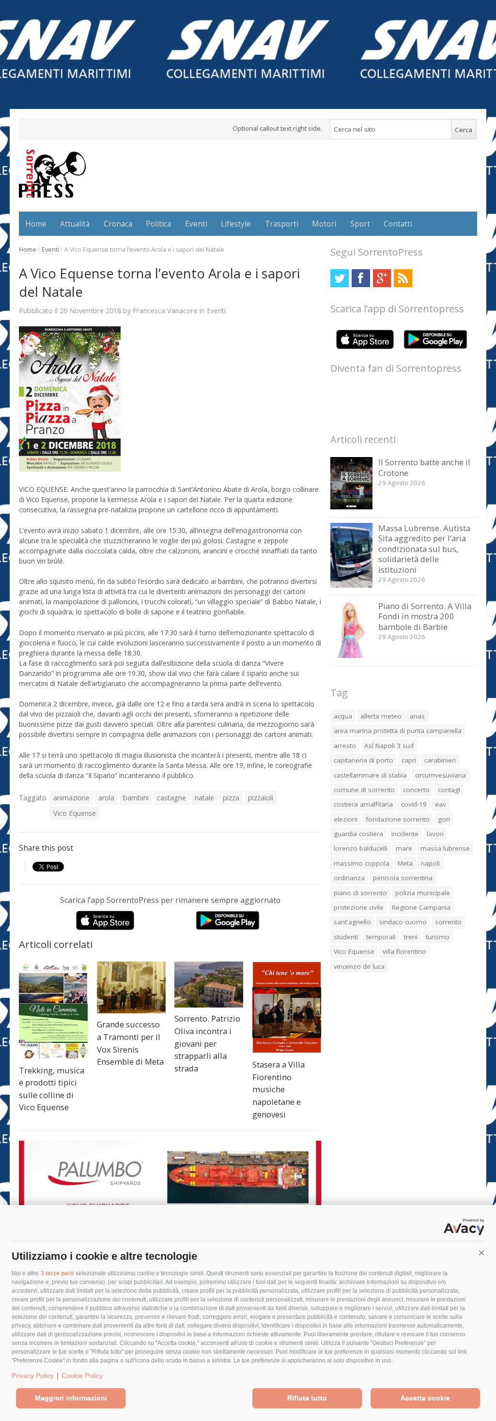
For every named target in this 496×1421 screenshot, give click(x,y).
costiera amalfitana (363, 804)
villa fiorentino (404, 951)
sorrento (448, 921)
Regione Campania (421, 907)
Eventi (196, 223)
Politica (158, 223)
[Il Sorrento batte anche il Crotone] (351, 506)
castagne (171, 797)
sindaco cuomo (403, 921)
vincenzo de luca (359, 966)
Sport (360, 223)
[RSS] (403, 278)
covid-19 (414, 804)
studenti (346, 936)
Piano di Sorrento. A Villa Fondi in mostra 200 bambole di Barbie (424, 616)
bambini (136, 797)
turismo (438, 936)
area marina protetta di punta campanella (398, 730)
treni (411, 936)
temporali (381, 936)
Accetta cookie (425, 1398)
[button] (481, 1253)
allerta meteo (381, 716)
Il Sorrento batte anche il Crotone (424, 467)
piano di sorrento (360, 892)
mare (404, 848)
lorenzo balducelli (361, 848)
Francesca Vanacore (165, 310)
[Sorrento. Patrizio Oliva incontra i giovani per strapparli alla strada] (208, 985)
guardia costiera (358, 833)
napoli (430, 863)
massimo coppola (361, 863)
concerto (416, 789)
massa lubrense (445, 848)
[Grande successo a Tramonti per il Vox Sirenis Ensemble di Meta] (131, 987)
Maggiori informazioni (71, 1398)
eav (440, 804)
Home (35, 223)
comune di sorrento (364, 789)
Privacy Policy (33, 1375)
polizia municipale (422, 892)
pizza (231, 797)
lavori (435, 833)
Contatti (398, 223)
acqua (343, 716)
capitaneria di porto (363, 760)
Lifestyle (236, 223)
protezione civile (359, 907)
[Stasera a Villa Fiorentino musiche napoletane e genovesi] (286, 1007)
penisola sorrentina (403, 877)
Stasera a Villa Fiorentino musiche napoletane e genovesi (278, 1089)
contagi (449, 789)
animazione (71, 797)
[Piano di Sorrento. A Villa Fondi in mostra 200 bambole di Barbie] (351, 655)
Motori (324, 223)
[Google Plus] (382, 278)
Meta (405, 863)
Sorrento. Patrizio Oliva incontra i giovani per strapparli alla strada (207, 1043)
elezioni (345, 819)
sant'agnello (352, 921)
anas (417, 716)
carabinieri (440, 760)
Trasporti (281, 223)
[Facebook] (361, 278)
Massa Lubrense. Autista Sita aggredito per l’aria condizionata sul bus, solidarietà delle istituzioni (424, 548)
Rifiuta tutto (307, 1398)
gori (444, 819)
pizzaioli (260, 797)
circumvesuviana (440, 775)
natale (204, 797)
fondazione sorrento (398, 819)
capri (409, 760)
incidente (404, 833)
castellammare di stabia (370, 775)
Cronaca (118, 223)
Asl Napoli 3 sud (389, 745)
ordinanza (349, 877)
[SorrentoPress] (52, 173)
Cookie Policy (82, 1375)
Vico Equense (74, 813)
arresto (345, 745)
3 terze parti (57, 1273)
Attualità (75, 223)
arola (106, 797)
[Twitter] (339, 278)
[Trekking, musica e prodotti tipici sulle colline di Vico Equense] (53, 1010)
